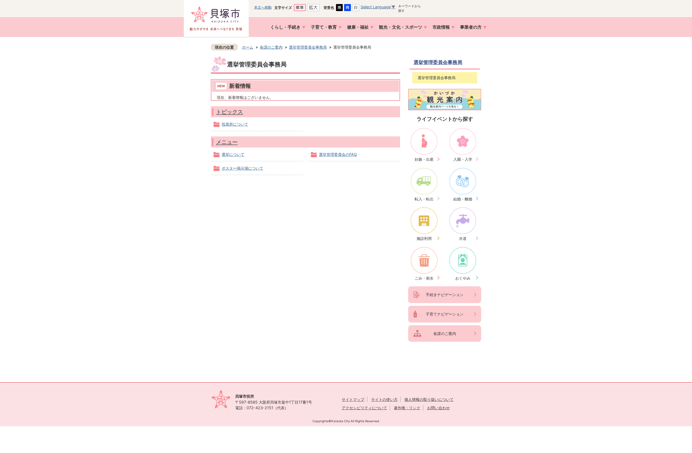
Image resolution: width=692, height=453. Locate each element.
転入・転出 (424, 199)
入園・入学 (462, 159)
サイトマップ (353, 399)
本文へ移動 (263, 7)
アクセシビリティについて (364, 407)
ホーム (247, 47)
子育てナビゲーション (445, 314)
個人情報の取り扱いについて (429, 399)
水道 (463, 238)
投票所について (235, 124)
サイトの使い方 (384, 399)
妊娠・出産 (424, 159)
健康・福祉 (358, 27)
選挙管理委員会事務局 (308, 47)
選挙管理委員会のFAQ (338, 154)
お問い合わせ (438, 407)
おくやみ (462, 278)
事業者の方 (471, 27)
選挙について (233, 154)
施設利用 (424, 238)
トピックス (229, 111)
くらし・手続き (285, 27)
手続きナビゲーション (445, 294)
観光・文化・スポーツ (400, 27)
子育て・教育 (324, 27)
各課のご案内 (271, 47)
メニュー (227, 142)
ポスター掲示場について (242, 168)
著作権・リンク (407, 407)
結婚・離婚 (462, 199)
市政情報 (441, 27)
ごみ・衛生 (424, 278)
